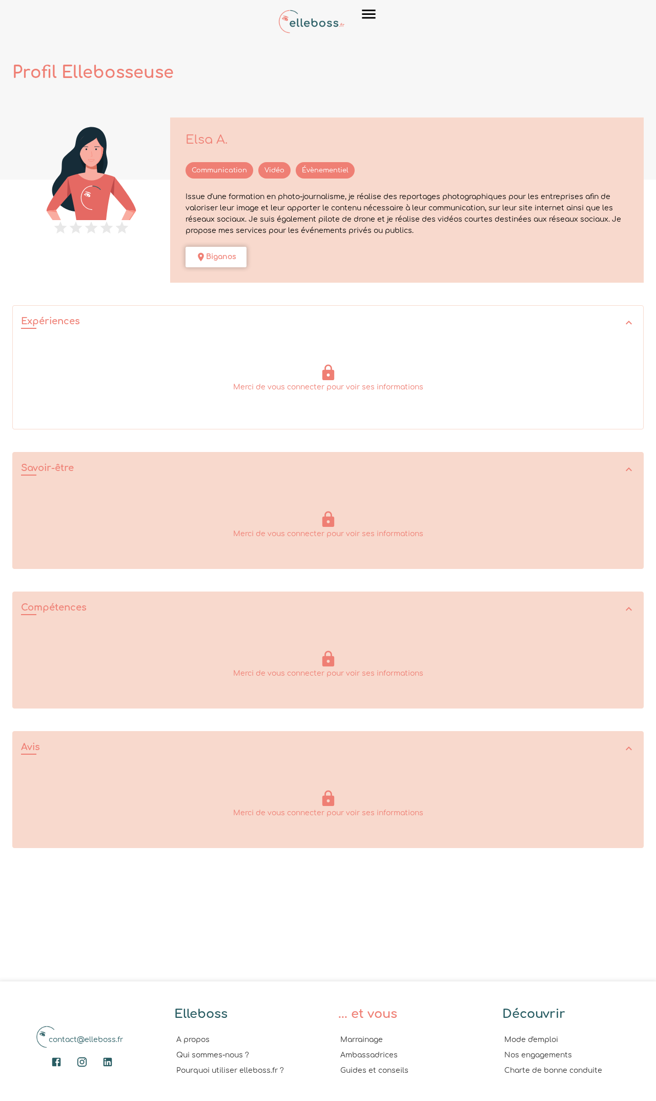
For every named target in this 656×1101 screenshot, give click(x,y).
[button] (328, 322)
